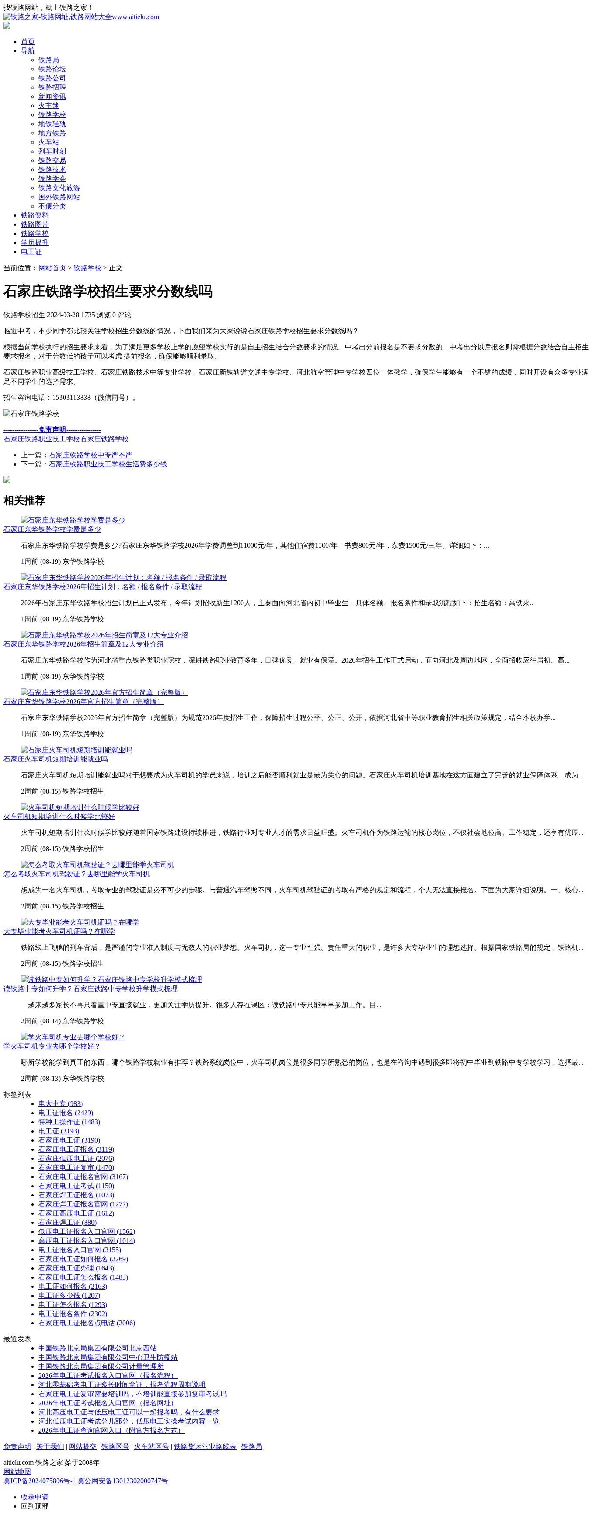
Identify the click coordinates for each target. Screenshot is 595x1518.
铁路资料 (35, 215)
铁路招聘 (52, 87)
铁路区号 (115, 1446)
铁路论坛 (52, 69)
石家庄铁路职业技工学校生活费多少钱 (108, 464)
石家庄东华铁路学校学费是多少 (52, 529)
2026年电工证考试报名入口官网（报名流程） (108, 1375)
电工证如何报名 (72, 1286)
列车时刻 (52, 151)
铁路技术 (52, 169)
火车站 (48, 142)
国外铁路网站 (59, 197)
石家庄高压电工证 (76, 1213)
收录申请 (35, 1497)
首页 (28, 41)
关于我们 (50, 1446)
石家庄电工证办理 (76, 1268)
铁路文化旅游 (59, 187)
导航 (28, 50)
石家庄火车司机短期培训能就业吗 (55, 759)
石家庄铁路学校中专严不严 (90, 455)
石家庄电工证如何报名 (83, 1259)
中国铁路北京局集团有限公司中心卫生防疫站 (108, 1357)
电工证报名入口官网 (79, 1249)
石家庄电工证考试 (76, 1186)
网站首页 (52, 267)
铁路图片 (35, 224)
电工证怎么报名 (72, 1304)
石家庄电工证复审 (76, 1167)
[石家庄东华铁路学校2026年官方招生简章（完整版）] (104, 692)
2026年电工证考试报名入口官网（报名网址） (108, 1403)
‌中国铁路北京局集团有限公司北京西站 (97, 1348)
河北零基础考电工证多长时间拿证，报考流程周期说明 (122, 1384)
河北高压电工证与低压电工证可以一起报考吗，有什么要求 (129, 1412)
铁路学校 (52, 114)
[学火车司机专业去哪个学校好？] (73, 1037)
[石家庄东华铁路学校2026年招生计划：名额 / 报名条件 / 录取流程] (124, 577)
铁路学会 (52, 178)
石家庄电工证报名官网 (83, 1176)
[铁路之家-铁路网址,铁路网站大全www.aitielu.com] (81, 16)
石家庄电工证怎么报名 (83, 1277)
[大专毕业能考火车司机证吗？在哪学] (80, 922)
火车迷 (48, 105)
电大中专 (60, 1103)
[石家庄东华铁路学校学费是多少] (73, 520)
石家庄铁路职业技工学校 (41, 438)
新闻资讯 (52, 96)
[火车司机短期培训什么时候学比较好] (80, 807)
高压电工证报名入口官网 (86, 1240)
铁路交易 (52, 160)
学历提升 (35, 242)
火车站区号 (151, 1446)
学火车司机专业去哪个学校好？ (52, 1046)
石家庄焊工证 (67, 1222)
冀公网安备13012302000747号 (123, 1480)
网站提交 (83, 1446)
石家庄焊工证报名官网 (83, 1204)
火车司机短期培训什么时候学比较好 (59, 816)
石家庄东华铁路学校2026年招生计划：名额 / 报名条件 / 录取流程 (102, 586)
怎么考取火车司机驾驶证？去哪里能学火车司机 (76, 874)
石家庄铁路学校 (104, 438)
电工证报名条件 (72, 1313)
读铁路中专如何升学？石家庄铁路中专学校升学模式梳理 (90, 988)
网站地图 (17, 1471)
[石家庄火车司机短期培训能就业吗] (76, 750)
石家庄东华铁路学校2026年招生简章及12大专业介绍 (83, 644)
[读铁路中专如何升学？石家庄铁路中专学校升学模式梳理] (111, 979)
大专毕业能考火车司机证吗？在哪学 (59, 931)
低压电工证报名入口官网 (86, 1231)
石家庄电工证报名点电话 (86, 1323)
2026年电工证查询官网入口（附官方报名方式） (111, 1430)
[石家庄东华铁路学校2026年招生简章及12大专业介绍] (104, 635)
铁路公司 (52, 78)
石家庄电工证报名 (76, 1149)
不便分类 (52, 206)
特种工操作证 (69, 1122)
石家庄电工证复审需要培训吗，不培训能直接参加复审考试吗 (132, 1393)
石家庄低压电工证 (76, 1158)
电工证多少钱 (69, 1295)
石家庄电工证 (69, 1140)
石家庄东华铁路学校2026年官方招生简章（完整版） (83, 701)
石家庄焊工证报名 (76, 1195)
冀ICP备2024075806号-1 (39, 1480)
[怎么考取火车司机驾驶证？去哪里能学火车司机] (97, 864)
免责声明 (17, 1446)
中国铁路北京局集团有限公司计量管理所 (101, 1366)
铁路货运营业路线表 (205, 1446)
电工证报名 (65, 1112)
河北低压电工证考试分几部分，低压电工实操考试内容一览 (129, 1421)
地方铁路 (52, 133)
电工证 (31, 251)
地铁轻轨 (52, 123)
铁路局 (48, 60)
